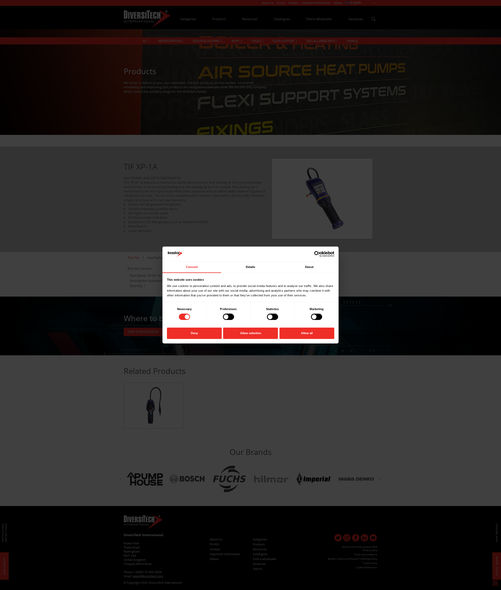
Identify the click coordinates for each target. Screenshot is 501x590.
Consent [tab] (192, 267)
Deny (194, 333)
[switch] (228, 317)
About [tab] (309, 267)
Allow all (307, 333)
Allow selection (250, 333)
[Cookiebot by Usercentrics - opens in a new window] (317, 254)
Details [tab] (250, 267)
